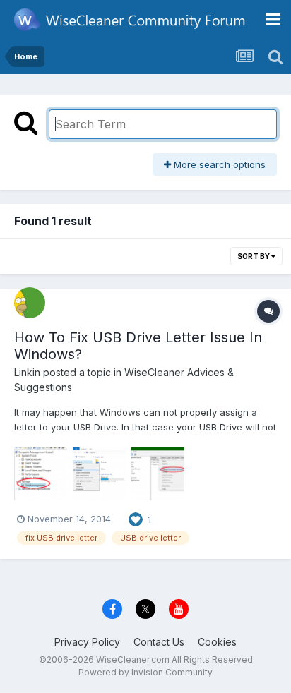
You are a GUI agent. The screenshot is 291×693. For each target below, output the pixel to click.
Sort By (254, 256)
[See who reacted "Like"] (135, 518)
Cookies (217, 642)
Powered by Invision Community (145, 672)
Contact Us (158, 642)
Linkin (27, 372)
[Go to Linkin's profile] (29, 302)
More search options (218, 164)
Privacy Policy (87, 642)
